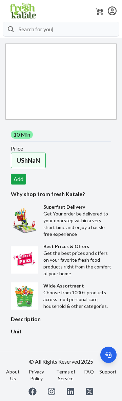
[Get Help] (108, 355)
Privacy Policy (36, 375)
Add (18, 179)
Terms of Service (65, 375)
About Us (13, 375)
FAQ (89, 371)
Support (108, 371)
